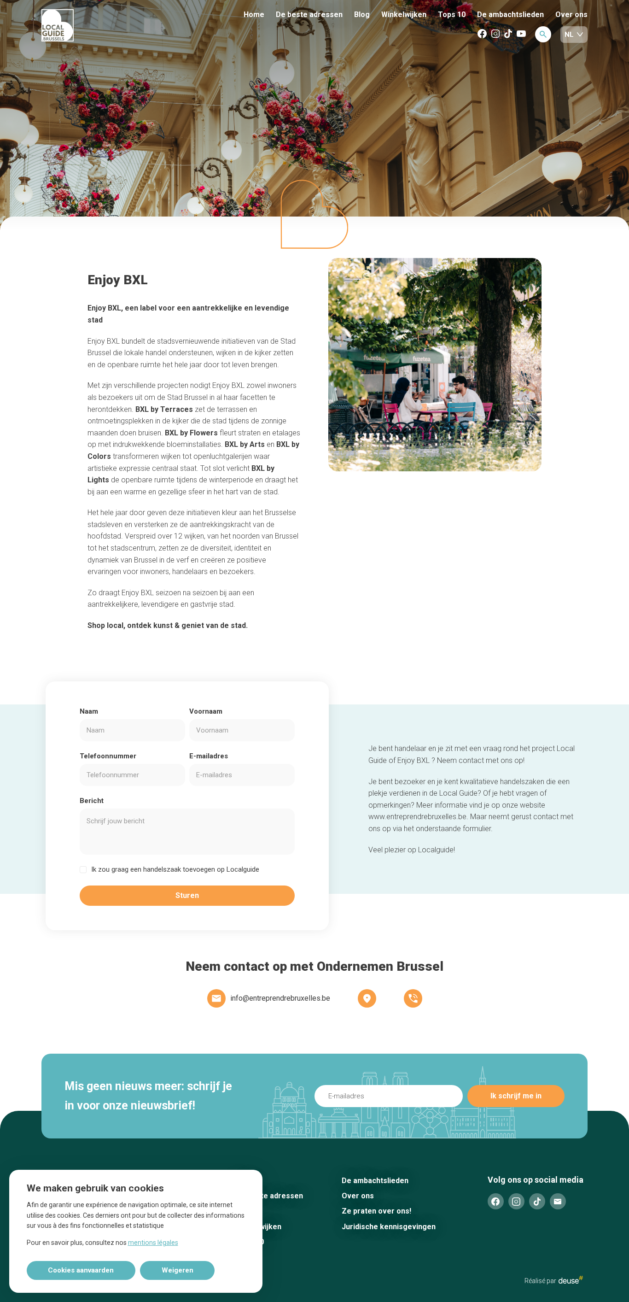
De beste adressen (309, 14)
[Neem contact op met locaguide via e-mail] (558, 1201)
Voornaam (205, 711)
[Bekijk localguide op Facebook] (482, 34)
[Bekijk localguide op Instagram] (495, 34)
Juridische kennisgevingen (389, 1226)
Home (254, 14)
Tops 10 (452, 14)
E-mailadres (208, 756)
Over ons (571, 14)
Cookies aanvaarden (81, 1270)
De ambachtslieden (510, 14)
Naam (89, 711)
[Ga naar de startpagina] (91, 26)
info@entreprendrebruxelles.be (280, 998)
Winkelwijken (403, 14)
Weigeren (177, 1270)
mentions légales (153, 1242)
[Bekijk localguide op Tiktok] (508, 34)
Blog (362, 14)
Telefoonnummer (108, 756)
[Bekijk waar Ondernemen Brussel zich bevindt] (367, 998)
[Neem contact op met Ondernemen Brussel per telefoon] (413, 998)
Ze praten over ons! (376, 1211)
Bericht (92, 801)
